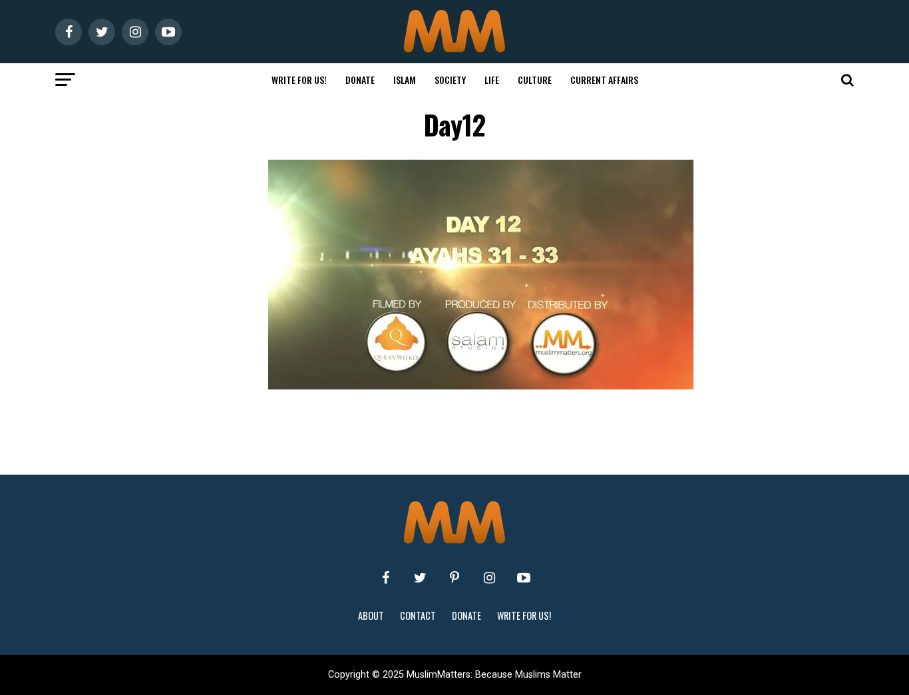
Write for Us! (299, 80)
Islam (404, 80)
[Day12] (481, 385)
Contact (418, 615)
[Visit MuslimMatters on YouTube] (523, 578)
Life (491, 80)
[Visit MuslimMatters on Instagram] (489, 578)
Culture (535, 80)
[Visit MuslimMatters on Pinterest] (454, 578)
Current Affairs (604, 80)
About (371, 615)
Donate (360, 80)
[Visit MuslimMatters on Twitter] (420, 578)
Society (450, 80)
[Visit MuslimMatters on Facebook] (385, 578)
